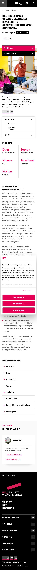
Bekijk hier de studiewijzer (18, 405)
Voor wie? (10, 366)
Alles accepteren (18, 297)
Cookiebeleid (6, 562)
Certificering (11, 399)
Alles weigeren (18, 310)
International (8, 550)
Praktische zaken (9, 530)
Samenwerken (8, 543)
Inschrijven (11, 411)
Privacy (24, 562)
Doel (8, 373)
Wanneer (10, 386)
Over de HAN (7, 524)
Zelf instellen (17, 303)
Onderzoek (7, 537)
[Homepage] (18, 3)
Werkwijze (10, 379)
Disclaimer (16, 562)
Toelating (10, 392)
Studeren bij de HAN (10, 517)
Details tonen (26, 291)
